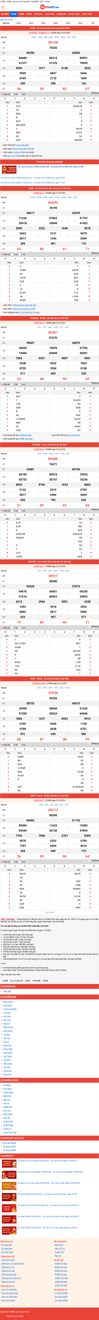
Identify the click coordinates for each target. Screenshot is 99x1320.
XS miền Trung (7, 1252)
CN (93, 23)
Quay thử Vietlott (8, 1300)
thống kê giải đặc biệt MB (23, 149)
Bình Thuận (8, 1031)
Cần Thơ (6, 1038)
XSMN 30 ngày (61, 1282)
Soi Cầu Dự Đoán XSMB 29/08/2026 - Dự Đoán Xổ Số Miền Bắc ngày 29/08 (50, 167)
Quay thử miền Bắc (9, 1289)
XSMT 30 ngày (61, 1285)
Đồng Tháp (7, 1049)
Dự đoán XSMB (9, 1143)
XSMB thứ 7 (39, 800)
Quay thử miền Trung (9, 1293)
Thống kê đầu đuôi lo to (11, 1278)
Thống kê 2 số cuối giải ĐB (12, 1263)
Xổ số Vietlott (60, 1241)
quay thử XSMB (13, 156)
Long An (6, 1013)
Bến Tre (6, 1023)
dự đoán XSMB (18, 152)
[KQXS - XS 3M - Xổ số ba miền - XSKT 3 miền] (49, 9)
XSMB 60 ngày (61, 1271)
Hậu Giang (7, 1005)
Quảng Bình (8, 1121)
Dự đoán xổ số (60, 1289)
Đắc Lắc (6, 1099)
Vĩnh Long (7, 1071)
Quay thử (86, 14)
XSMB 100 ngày (26, 439)
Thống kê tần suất (8, 1274)
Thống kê (61, 14)
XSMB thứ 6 (44, 33)
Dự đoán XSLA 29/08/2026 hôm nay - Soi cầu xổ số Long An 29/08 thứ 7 (48, 1205)
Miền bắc (6, 23)
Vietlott (38, 14)
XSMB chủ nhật (38, 683)
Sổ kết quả (73, 14)
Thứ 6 (68, 23)
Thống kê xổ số (7, 1256)
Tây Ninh (7, 1060)
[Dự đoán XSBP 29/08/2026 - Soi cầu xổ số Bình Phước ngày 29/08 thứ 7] (9, 1219)
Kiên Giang (7, 1053)
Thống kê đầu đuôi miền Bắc (24, 305)
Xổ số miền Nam (8, 997)
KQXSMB (33, 33)
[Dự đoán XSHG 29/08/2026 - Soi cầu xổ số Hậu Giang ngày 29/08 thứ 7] (9, 1231)
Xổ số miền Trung (9, 1080)
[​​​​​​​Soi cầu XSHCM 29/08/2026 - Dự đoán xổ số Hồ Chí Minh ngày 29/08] (9, 1197)
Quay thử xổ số (7, 1286)
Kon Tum (7, 1110)
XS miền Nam (6, 1248)
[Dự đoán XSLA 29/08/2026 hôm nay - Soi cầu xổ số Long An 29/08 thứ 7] (9, 1208)
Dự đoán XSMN (9, 1150)
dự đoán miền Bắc (55, 162)
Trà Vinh (6, 1067)
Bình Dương (8, 1027)
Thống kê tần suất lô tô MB (24, 309)
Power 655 (59, 1252)
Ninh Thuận (8, 1114)
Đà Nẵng (7, 1085)
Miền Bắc (7, 991)
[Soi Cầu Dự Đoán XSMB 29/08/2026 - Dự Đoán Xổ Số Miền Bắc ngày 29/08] (9, 170)
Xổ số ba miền (74, 435)
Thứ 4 (43, 23)
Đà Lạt (6, 1042)
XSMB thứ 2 (39, 566)
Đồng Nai (7, 1045)
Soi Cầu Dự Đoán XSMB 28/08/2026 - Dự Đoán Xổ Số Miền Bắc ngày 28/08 (33, 178)
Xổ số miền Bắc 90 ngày (29, 312)
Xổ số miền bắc (16, 981)
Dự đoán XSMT (9, 1146)
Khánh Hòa (7, 1107)
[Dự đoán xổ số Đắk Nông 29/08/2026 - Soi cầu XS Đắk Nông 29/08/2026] (9, 1186)
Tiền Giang (7, 1063)
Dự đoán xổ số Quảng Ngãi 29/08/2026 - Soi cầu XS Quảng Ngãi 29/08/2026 (50, 1172)
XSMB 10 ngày (61, 1263)
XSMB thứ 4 (39, 323)
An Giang (7, 1016)
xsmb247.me (23, 1312)
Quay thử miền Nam (9, 1297)
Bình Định (7, 1096)
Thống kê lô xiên (8, 1271)
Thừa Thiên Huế (9, 1132)
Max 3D (58, 1256)
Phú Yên (6, 1118)
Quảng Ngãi (8, 1092)
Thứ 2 (18, 23)
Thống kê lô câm (8, 1282)
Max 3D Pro (60, 1248)
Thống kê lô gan (7, 1260)
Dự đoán (50, 14)
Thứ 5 (55, 23)
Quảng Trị (7, 1129)
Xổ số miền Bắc (8, 986)
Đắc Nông (7, 1089)
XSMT (29, 14)
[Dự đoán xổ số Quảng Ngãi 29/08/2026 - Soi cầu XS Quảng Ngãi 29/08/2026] (9, 1175)
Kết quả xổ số (7, 1241)
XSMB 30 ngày (25, 435)
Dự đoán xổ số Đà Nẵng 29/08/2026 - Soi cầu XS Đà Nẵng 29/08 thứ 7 (48, 1161)
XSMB (13, 14)
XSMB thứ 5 (39, 193)
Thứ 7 (80, 23)
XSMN (21, 14)
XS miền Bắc (6, 1245)
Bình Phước (8, 1002)
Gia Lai (6, 1103)
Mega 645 (59, 1245)
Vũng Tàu (7, 1074)
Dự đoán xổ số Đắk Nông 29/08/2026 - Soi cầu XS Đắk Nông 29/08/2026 (49, 1183)
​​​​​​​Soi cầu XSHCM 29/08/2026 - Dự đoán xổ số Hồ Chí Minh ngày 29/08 (47, 1194)
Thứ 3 (31, 23)
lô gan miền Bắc (22, 145)
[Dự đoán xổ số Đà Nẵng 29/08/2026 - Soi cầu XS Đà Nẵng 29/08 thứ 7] (9, 1164)
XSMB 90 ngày (61, 1274)
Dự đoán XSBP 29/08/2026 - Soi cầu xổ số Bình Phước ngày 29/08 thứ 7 (48, 1216)
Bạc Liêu (7, 1020)
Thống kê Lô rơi (7, 1267)
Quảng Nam (8, 1125)
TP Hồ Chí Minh (9, 1009)
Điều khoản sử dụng (14, 1316)
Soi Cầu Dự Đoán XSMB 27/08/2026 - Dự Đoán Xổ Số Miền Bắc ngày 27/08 (33, 183)
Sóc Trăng (7, 1056)
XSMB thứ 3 (39, 449)
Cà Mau (6, 1034)
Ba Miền (5, 14)
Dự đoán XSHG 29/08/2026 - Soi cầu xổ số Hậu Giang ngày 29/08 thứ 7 (48, 1228)
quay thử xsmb (6, 19)
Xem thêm (49, 912)
